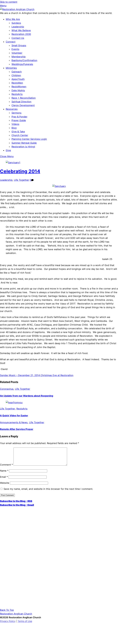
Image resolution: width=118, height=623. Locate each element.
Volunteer (17, 52)
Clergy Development (23, 105)
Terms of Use (25, 621)
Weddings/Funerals (22, 64)
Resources (12, 109)
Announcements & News (14, 422)
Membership (19, 56)
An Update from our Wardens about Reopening (26, 395)
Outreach (17, 71)
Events (15, 49)
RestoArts (17, 94)
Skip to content (8, 1)
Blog (14, 127)
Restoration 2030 (21, 34)
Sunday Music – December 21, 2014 (20, 375)
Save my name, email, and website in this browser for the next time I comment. (48, 488)
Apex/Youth (18, 79)
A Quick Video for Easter (14, 415)
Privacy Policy (7, 621)
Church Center (20, 135)
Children (16, 75)
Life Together (21, 180)
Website (4, 482)
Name (4, 470)
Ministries (11, 67)
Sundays (16, 22)
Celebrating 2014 (20, 171)
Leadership (18, 26)
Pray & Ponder (19, 116)
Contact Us (18, 38)
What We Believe (21, 30)
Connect (10, 41)
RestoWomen (19, 86)
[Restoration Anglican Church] (17, 9)
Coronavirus (7, 388)
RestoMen (17, 82)
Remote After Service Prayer (16, 429)
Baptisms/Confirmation (24, 60)
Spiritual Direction (21, 101)
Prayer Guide (19, 120)
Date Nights (18, 90)
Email (4, 476)
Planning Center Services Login (29, 139)
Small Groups (19, 45)
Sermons (16, 112)
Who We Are (13, 19)
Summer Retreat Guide (24, 142)
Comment (6, 464)
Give (8, 150)
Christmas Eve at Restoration (56, 375)
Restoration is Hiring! (23, 146)
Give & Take (18, 131)
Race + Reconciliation (24, 97)
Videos (15, 124)
